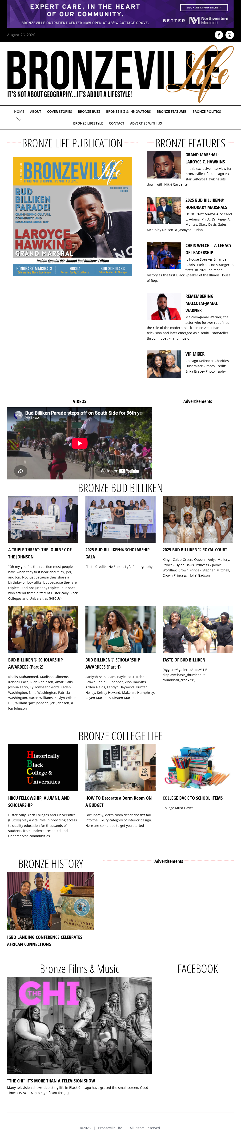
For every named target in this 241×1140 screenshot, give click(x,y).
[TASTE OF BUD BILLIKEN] (198, 629)
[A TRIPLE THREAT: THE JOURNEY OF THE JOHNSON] (43, 519)
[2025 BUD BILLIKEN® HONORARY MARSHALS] (164, 210)
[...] (66, 1092)
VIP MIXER (195, 354)
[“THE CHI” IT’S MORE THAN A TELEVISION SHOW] (79, 1025)
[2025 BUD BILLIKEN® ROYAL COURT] (198, 519)
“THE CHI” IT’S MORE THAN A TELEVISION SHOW (51, 1081)
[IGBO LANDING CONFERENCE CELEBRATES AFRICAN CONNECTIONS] (50, 901)
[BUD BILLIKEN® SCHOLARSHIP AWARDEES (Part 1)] (120, 629)
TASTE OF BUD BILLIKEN (184, 660)
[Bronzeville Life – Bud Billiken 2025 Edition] (72, 216)
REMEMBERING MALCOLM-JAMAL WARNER (201, 303)
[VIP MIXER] (164, 364)
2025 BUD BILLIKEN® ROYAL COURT (195, 549)
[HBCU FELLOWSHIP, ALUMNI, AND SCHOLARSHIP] (43, 767)
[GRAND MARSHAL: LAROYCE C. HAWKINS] (164, 165)
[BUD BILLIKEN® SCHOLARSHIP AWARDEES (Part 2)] (43, 629)
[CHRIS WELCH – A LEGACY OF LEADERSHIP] (164, 255)
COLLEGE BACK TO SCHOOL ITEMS (193, 798)
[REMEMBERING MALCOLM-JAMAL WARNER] (164, 306)
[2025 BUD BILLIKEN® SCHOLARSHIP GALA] (120, 519)
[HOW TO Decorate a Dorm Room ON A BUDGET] (120, 767)
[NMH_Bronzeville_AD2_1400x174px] (120, 2)
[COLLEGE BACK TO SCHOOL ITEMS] (198, 767)
